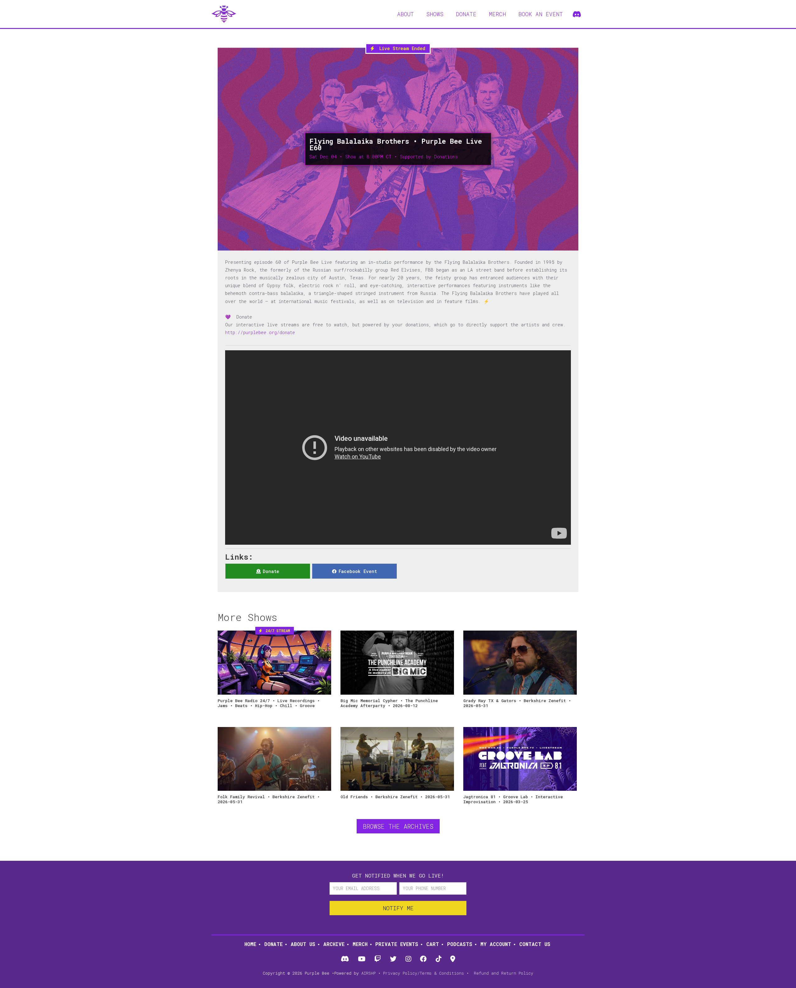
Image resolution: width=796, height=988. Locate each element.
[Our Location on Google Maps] (453, 959)
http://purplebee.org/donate (260, 332)
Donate (273, 944)
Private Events (396, 944)
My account (495, 944)
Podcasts (459, 944)
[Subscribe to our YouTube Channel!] (361, 959)
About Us (303, 944)
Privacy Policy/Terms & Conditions (423, 973)
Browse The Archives (398, 826)
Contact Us (534, 944)
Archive (334, 944)
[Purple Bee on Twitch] (377, 959)
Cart (432, 944)
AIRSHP (368, 973)
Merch (360, 944)
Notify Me (398, 908)
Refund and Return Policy (503, 973)
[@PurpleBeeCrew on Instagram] (408, 959)
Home (250, 944)
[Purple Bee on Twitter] (393, 959)
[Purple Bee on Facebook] (423, 959)
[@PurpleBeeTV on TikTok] (439, 959)
